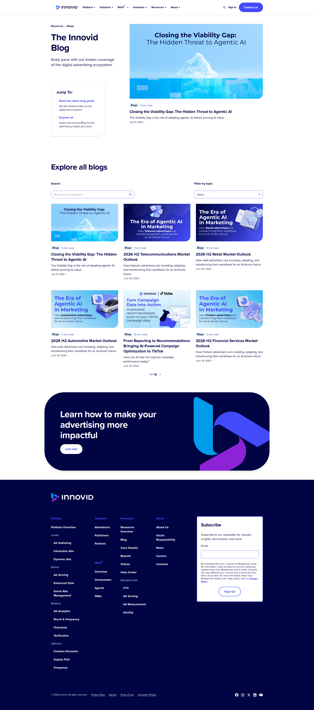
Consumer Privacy (147, 694)
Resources (57, 26)
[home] (67, 7)
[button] (89, 7)
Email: (230, 546)
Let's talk (71, 449)
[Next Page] (160, 374)
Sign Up (229, 591)
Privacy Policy (98, 694)
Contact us (251, 7)
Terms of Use (127, 694)
